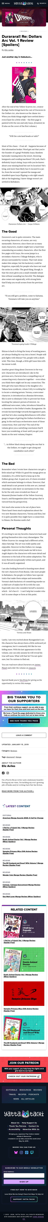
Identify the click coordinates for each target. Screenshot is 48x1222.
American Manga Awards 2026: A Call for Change (23, 818)
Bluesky (16, 1152)
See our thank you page (24, 720)
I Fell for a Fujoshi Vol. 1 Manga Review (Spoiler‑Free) (18, 829)
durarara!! (10, 757)
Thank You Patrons (17, 1126)
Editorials (11, 1090)
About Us (15, 1122)
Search (43, 3)
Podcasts (34, 1094)
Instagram (21, 1152)
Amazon (32, 668)
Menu (7, 3)
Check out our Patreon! (22, 1076)
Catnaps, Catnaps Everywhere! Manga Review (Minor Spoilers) (21, 886)
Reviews (13, 751)
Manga (18, 757)
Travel (12, 1094)
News (16, 1099)
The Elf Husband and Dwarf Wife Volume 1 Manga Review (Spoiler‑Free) (23, 864)
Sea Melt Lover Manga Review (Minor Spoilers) (22, 896)
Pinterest (26, 1152)
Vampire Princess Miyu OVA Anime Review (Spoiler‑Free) (20, 852)
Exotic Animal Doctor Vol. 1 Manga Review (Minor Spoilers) (20, 840)
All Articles (28, 1099)
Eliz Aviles (8, 50)
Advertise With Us (31, 1129)
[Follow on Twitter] (3, 773)
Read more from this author (17, 791)
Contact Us (34, 1126)
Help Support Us (29, 1122)
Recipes (22, 1094)
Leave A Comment (24, 735)
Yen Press (24, 680)
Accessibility (14, 1129)
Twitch (32, 1152)
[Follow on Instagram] (7, 773)
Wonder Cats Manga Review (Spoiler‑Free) (20, 875)
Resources (25, 1090)
